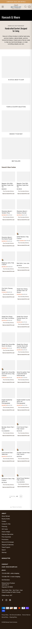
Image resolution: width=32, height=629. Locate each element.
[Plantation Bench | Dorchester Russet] (8, 230)
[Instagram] (6, 600)
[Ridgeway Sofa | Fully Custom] (8, 256)
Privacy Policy (5, 614)
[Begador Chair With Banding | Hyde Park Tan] (23, 177)
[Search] (25, 7)
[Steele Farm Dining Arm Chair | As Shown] (8, 310)
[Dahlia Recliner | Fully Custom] (23, 230)
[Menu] (3, 7)
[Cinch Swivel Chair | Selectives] (8, 446)
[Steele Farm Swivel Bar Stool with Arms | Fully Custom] (8, 365)
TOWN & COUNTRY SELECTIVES (16, 107)
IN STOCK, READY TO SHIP (16, 80)
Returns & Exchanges (8, 542)
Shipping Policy (13, 617)
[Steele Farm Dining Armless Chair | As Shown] (23, 282)
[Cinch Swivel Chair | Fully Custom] (23, 420)
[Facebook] (2, 600)
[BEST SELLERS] (16, 148)
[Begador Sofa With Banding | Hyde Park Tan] (8, 177)
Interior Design (6, 531)
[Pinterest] (10, 600)
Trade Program (6, 547)
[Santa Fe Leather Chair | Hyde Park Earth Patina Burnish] (23, 365)
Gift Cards (5, 529)
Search (4, 550)
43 (17, 496)
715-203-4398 (5, 573)
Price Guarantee (6, 537)
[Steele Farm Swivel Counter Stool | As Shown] (23, 310)
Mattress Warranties (7, 534)
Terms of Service (26, 614)
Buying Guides (6, 519)
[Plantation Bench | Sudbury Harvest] (23, 204)
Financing (4, 526)
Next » (21, 496)
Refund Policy (5, 617)
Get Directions (6, 580)
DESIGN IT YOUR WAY (16, 134)
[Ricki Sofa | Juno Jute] (23, 256)
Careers (4, 521)
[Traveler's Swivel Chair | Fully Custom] (23, 446)
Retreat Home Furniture (11, 622)
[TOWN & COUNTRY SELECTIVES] (16, 94)
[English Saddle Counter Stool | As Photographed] (23, 393)
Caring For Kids (6, 524)
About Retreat (6, 516)
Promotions (5, 539)
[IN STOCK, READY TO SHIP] (16, 67)
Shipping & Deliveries (8, 544)
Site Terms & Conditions (15, 614)
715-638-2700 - (6, 576)
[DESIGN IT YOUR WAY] (16, 121)
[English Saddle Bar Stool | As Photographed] (8, 393)
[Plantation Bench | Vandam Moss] (8, 204)
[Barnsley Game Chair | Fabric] (8, 420)
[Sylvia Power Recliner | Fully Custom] (23, 471)
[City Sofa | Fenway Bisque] (8, 282)
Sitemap (4, 552)
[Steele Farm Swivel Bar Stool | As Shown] (8, 337)
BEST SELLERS (16, 161)
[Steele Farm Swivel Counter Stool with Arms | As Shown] (23, 337)
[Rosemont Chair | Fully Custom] (8, 472)
